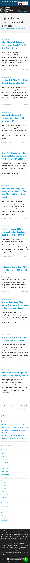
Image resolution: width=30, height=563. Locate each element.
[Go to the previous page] (4, 405)
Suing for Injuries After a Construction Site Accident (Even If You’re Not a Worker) (14, 231)
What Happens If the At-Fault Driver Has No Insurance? (14, 435)
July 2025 (4, 480)
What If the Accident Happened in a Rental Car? (13, 424)
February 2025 (5, 494)
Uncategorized (6, 39)
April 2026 (4, 453)
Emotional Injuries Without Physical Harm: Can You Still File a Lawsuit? (14, 118)
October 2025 (5, 471)
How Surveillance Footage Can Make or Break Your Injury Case (15, 374)
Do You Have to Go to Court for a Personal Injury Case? (15, 427)
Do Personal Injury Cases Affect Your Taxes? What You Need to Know (15, 269)
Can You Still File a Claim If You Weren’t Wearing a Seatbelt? (15, 81)
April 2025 (4, 488)
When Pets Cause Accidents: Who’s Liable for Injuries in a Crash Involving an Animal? (14, 155)
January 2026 (5, 462)
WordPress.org (5, 520)
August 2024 (5, 497)
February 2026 (5, 459)
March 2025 (4, 491)
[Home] (2, 28)
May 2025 (4, 485)
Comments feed (5, 519)
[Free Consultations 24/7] (26, 559)
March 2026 (4, 456)
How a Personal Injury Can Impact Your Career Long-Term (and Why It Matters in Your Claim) (15, 192)
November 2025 (5, 468)
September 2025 (5, 474)
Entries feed (4, 517)
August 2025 (5, 477)
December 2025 (5, 465)
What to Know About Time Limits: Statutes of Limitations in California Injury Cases (15, 305)
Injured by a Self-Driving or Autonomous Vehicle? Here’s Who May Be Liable (14, 45)
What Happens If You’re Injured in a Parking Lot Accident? (15, 339)
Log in (3, 515)
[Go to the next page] (26, 408)
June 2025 (4, 483)
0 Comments (6, 291)
